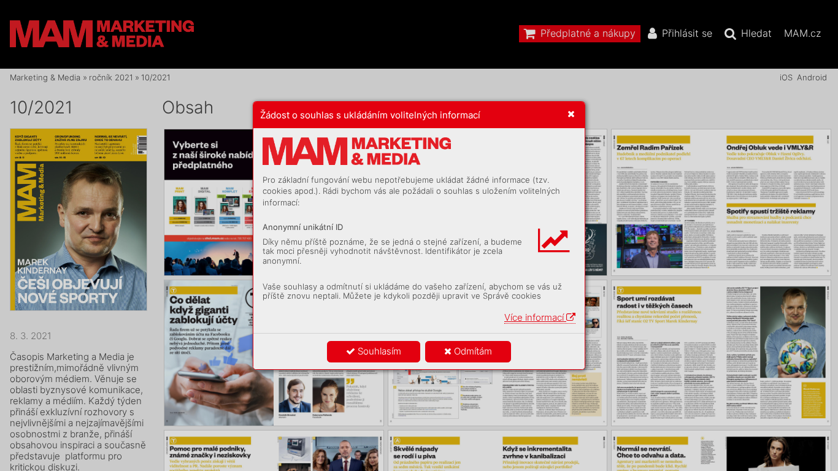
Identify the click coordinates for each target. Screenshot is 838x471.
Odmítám (472, 351)
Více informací (535, 317)
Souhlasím (378, 351)
